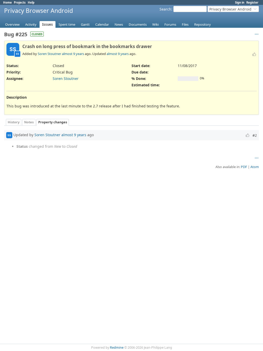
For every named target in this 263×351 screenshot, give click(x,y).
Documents (138, 24)
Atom (254, 167)
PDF (244, 167)
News (119, 24)
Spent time (67, 24)
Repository (202, 24)
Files (185, 24)
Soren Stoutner (49, 53)
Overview (12, 24)
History (14, 122)
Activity (30, 24)
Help (31, 2)
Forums (170, 24)
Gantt (85, 24)
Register (252, 2)
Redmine (117, 347)
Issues (47, 24)
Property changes (52, 122)
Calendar (102, 24)
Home (7, 2)
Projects (20, 2)
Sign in (239, 2)
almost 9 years (73, 53)
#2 (254, 135)
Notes (29, 122)
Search (165, 9)
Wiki (155, 24)
